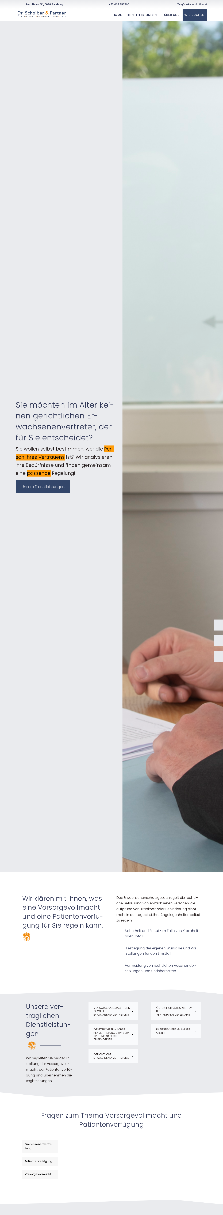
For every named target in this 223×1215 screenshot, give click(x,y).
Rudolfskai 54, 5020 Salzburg (44, 4)
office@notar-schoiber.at (191, 4)
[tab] (40, 1146)
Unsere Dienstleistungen (43, 486)
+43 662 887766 (119, 4)
